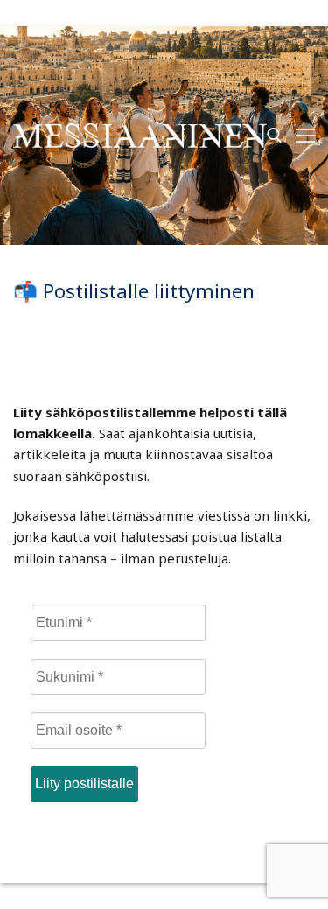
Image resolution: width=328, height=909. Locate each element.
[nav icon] (305, 136)
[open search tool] (275, 135)
